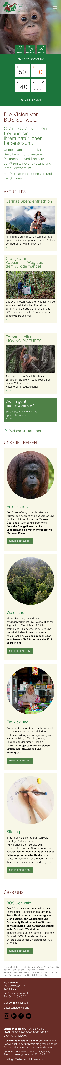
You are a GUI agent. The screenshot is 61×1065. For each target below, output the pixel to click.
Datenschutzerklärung (16, 1007)
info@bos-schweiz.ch (16, 993)
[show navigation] (55, 7)
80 (37, 71)
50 (21, 71)
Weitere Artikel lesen (25, 431)
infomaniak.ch (37, 1059)
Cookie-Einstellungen (16, 1002)
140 (21, 85)
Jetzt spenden (30, 99)
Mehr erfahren (19, 541)
